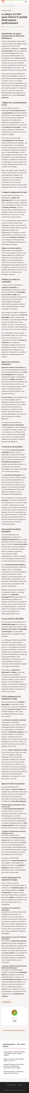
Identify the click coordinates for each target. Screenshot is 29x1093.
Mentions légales (11, 1085)
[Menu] (25, 1)
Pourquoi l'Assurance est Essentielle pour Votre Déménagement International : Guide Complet (14, 1066)
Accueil (3, 5)
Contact (20, 1085)
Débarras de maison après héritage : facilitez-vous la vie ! (14, 1059)
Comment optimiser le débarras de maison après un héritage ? (13, 1072)
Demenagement (11, 5)
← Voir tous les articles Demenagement (13, 1030)
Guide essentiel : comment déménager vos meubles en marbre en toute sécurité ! (14, 1053)
